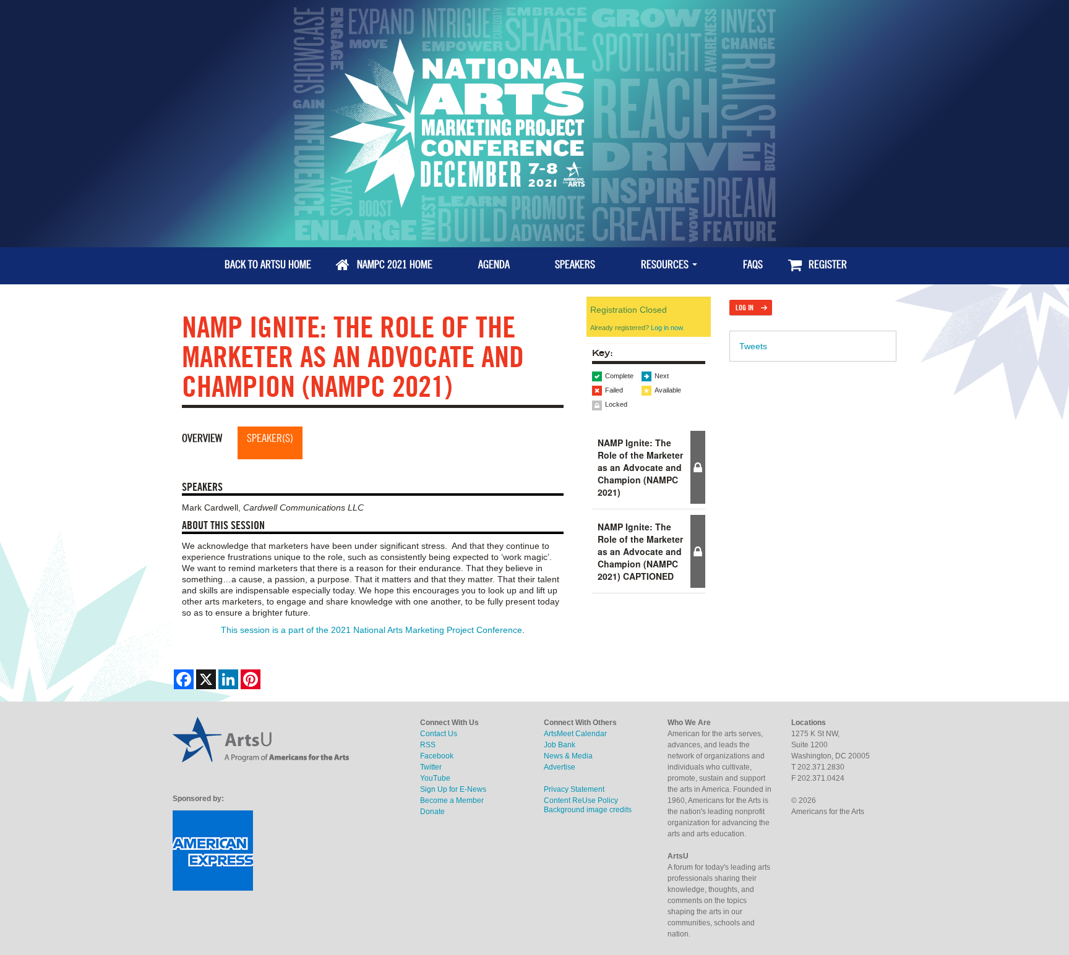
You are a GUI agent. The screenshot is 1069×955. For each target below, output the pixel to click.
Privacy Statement (574, 789)
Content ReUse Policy (581, 800)
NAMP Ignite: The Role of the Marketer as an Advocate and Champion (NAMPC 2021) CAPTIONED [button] (640, 551)
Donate (432, 811)
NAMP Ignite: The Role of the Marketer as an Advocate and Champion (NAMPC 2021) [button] (640, 467)
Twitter (431, 767)
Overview (202, 437)
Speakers (573, 264)
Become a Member (452, 800)
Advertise (559, 767)
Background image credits (588, 809)
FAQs (752, 264)
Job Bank (559, 745)
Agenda (493, 264)
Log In (744, 307)
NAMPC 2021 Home (393, 264)
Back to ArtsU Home (266, 264)
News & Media (568, 756)
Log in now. (667, 327)
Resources (664, 264)
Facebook (436, 756)
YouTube (435, 778)
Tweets (753, 346)
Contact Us (438, 733)
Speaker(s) (270, 437)
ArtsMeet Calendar (575, 733)
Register (826, 264)
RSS (428, 745)
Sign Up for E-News (453, 789)
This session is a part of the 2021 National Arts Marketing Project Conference (371, 630)
